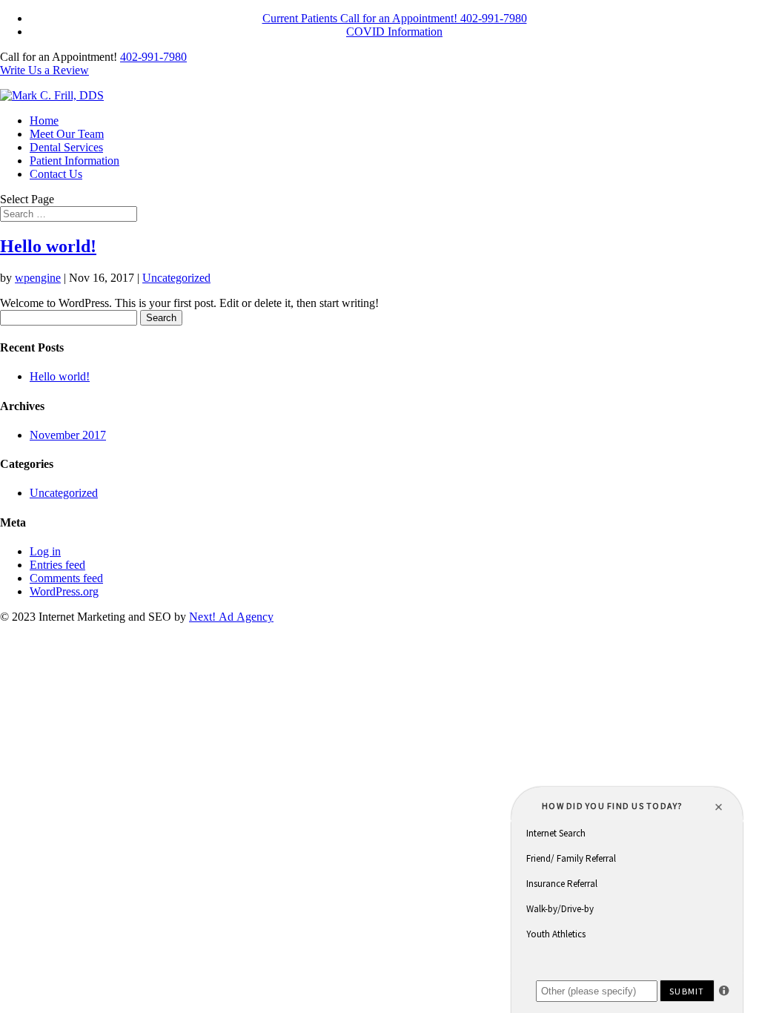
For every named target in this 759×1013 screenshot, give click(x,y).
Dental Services (66, 147)
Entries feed (57, 564)
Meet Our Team (67, 134)
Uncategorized (176, 277)
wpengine (38, 277)
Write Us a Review (44, 70)
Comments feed (66, 578)
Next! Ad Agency (231, 616)
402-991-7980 (153, 56)
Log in (45, 551)
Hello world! (48, 246)
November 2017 (68, 435)
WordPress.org (64, 591)
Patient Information (74, 160)
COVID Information (394, 31)
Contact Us (56, 174)
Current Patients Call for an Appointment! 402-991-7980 (394, 18)
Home (44, 120)
